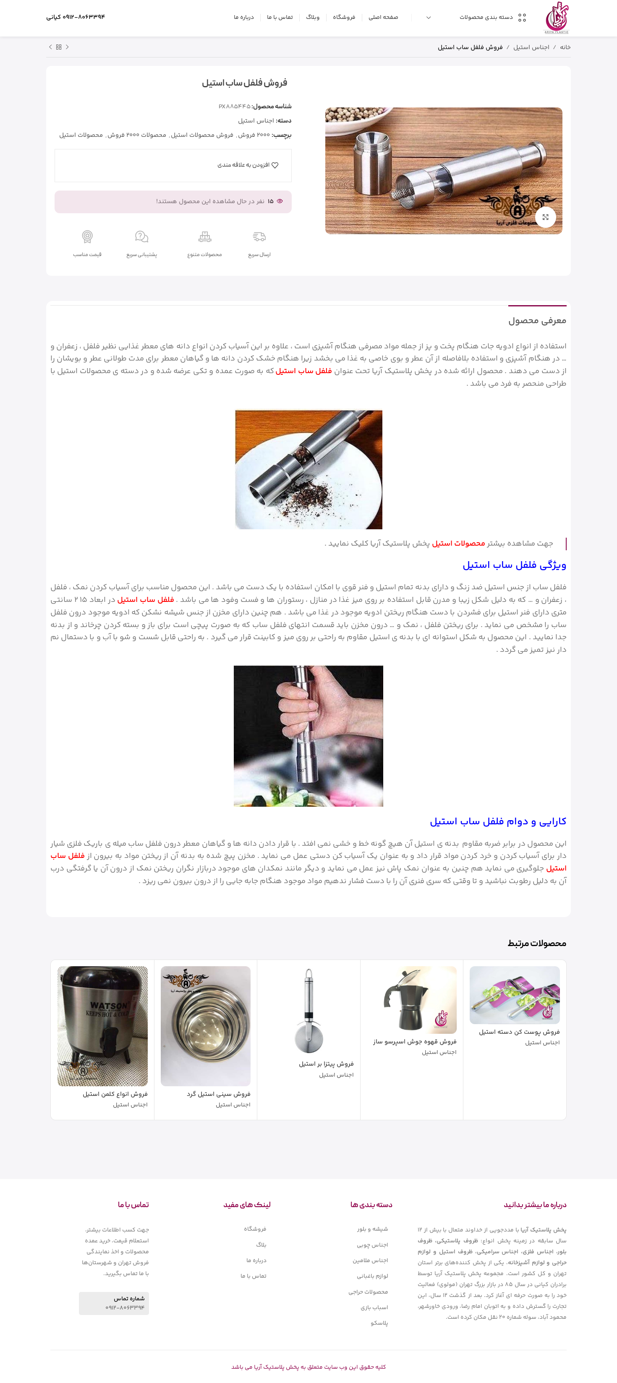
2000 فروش (254, 135)
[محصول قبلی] (67, 47)
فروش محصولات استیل (202, 135)
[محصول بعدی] (50, 47)
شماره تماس (129, 1299)
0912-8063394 (84, 17)
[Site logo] (556, 17)
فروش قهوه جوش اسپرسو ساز (415, 1042)
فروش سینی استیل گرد (219, 1094)
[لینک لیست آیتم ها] (344, 1229)
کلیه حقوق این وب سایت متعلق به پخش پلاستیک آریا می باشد (308, 1367)
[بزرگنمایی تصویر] (545, 217)
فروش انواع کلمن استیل (115, 1094)
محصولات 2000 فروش (136, 135)
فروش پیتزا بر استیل (326, 1064)
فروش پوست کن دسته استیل (519, 1032)
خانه (565, 47)
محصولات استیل (81, 135)
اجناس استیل (531, 47)
